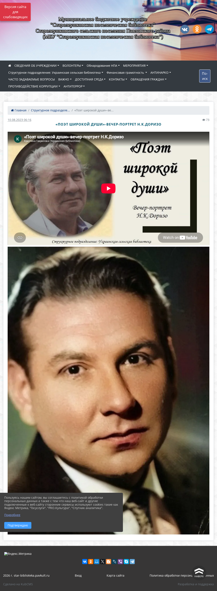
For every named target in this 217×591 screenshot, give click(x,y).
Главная (20, 110)
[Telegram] (132, 561)
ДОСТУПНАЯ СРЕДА (89, 79)
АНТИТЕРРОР (73, 86)
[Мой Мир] (96, 561)
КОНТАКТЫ (117, 79)
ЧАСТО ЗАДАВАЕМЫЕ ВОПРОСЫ (31, 79)
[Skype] (126, 561)
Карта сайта (115, 575)
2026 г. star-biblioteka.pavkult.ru (26, 575)
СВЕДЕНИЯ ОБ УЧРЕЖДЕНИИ (35, 66)
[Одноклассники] (90, 561)
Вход (78, 575)
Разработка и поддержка (196, 584)
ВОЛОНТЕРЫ (72, 66)
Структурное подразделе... (50, 110)
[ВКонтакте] (84, 561)
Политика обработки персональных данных (182, 575)
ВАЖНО (63, 79)
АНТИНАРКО (159, 73)
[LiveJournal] (114, 561)
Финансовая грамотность (126, 73)
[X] (102, 561)
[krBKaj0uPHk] (108, 390)
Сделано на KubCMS (18, 584)
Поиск (205, 76)
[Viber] (120, 561)
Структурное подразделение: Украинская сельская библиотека (54, 73)
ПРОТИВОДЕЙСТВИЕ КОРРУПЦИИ (33, 86)
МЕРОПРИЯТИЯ (134, 66)
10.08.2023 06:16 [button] (19, 120)
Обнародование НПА (102, 66)
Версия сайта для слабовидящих (15, 11)
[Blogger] (108, 561)
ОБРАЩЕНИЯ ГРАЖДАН (147, 79)
